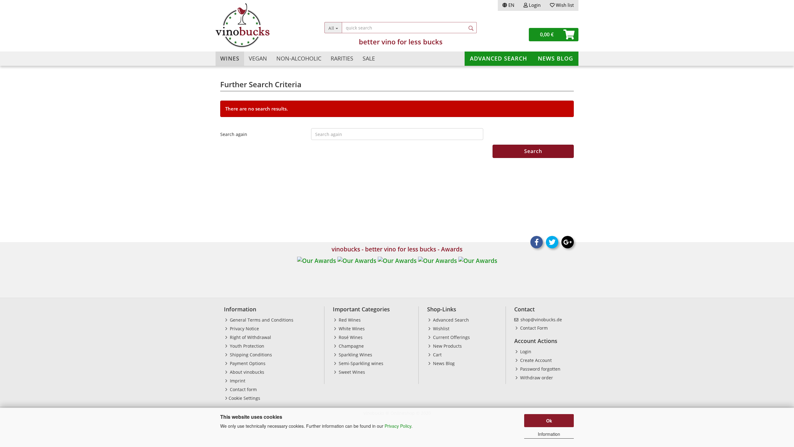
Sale (369, 58)
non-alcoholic (298, 58)
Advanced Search (498, 58)
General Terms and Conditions (261, 320)
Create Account (535, 360)
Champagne (350, 346)
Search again (233, 134)
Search (533, 151)
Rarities (342, 58)
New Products (447, 346)
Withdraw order (536, 378)
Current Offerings (451, 337)
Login (534, 5)
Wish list (564, 5)
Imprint (237, 381)
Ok (549, 421)
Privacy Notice (244, 329)
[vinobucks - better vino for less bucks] (261, 25)
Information (549, 434)
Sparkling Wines (354, 355)
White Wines (351, 329)
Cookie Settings (244, 398)
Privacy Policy (398, 426)
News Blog (555, 58)
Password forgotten (539, 369)
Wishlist (440, 329)
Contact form (243, 389)
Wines (229, 58)
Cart (437, 355)
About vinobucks (246, 372)
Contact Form (533, 328)
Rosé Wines (350, 337)
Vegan (258, 58)
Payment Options (247, 363)
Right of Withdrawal (250, 337)
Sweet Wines (351, 372)
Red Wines (349, 320)
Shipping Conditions (250, 355)
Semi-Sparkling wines (360, 363)
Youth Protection (246, 346)
